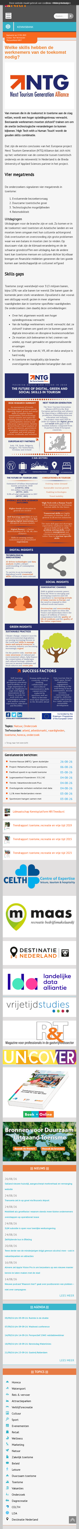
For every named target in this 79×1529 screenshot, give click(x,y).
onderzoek (33, 735)
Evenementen (20, 1426)
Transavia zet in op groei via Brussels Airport (27, 1200)
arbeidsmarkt (39, 730)
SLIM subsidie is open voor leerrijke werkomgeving (30, 1228)
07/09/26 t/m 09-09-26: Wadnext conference (27, 1326)
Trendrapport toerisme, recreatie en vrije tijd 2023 (42, 853)
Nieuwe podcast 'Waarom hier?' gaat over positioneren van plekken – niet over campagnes (39, 1287)
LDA (14, 1513)
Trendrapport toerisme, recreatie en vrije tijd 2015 (42, 839)
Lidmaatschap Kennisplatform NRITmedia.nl (38, 811)
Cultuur (16, 1413)
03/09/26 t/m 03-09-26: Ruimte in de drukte (27, 1318)
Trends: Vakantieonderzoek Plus (25, 782)
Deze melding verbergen (58, 3)
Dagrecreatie (20, 1501)
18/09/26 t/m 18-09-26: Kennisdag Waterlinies (28, 1343)
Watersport (19, 1388)
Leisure (16, 1469)
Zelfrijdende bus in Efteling (18, 1239)
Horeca (16, 1382)
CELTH (16, 1507)
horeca (21, 735)
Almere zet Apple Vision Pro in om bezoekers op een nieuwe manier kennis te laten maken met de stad (39, 1270)
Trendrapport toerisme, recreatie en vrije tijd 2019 (42, 825)
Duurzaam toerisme (24, 1476)
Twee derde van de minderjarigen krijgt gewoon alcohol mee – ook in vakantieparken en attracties (39, 1253)
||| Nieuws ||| (39, 1168)
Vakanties (18, 1488)
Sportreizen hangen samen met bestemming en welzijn (25, 798)
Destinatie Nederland (25, 1519)
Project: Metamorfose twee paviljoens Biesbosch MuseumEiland (28, 766)
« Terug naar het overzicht (16, 743)
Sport (15, 1419)
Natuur (18, 726)
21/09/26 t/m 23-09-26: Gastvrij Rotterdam (26, 1352)
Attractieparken (21, 1401)
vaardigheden (56, 730)
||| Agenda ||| (39, 1307)
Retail (15, 1432)
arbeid (26, 730)
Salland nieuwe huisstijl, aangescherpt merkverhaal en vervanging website (38, 1186)
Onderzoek (30, 726)
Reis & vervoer (21, 1395)
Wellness (17, 1438)
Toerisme (17, 1482)
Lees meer (67, 1295)
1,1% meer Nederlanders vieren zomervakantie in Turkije (25, 793)
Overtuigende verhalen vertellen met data (30, 788)
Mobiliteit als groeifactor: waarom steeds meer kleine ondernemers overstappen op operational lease (39, 1214)
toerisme (10, 735)
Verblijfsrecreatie (22, 1407)
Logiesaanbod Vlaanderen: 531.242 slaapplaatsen (27, 777)
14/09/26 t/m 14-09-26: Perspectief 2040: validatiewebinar (34, 1335)
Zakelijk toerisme (22, 1457)
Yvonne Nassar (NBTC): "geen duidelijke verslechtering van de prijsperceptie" (29, 761)
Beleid (15, 1463)
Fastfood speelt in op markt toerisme (28, 772)
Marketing (18, 1444)
